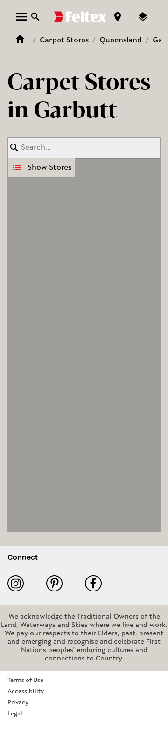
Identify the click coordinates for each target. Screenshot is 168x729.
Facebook (97, 583)
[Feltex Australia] (80, 17)
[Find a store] (117, 16)
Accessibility (25, 691)
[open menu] (21, 17)
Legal (14, 714)
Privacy (17, 703)
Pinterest (58, 583)
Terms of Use (25, 680)
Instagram (19, 583)
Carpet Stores (64, 40)
